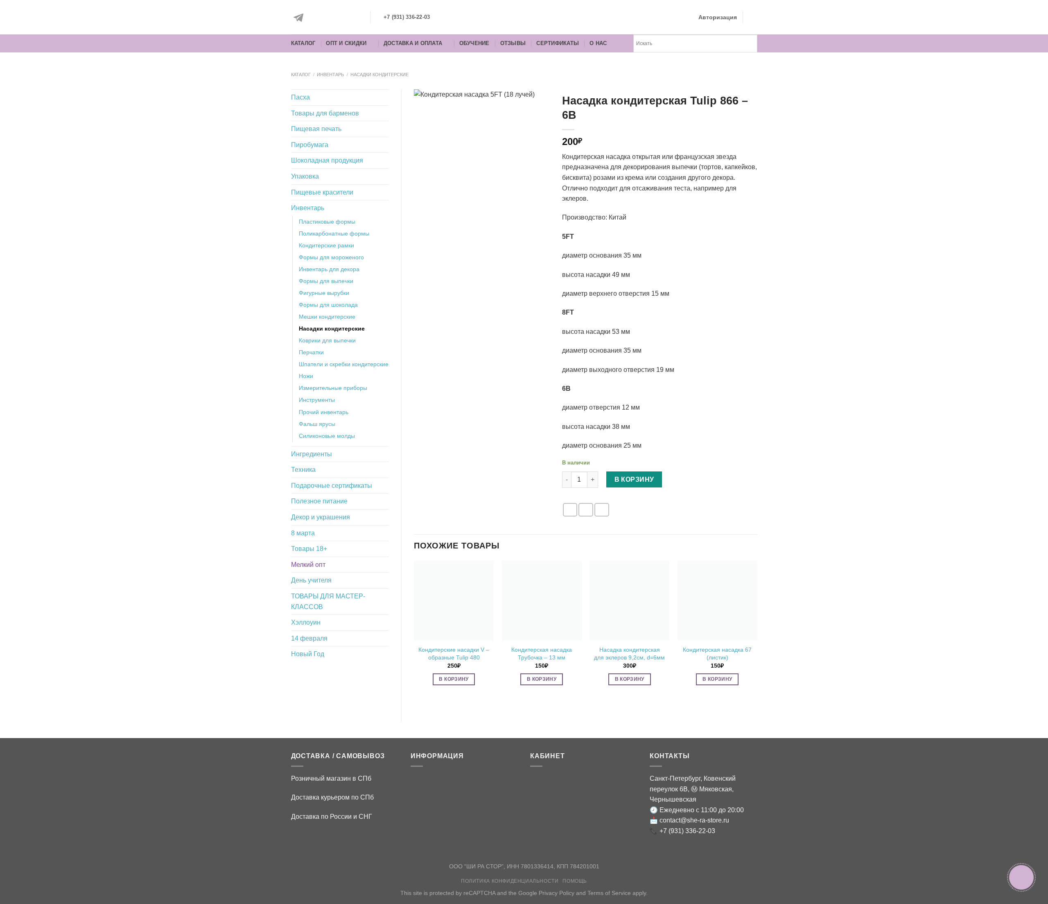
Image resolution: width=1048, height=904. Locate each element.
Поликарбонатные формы (334, 233)
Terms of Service (609, 893)
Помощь (574, 881)
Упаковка (305, 176)
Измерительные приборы (333, 388)
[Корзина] (753, 17)
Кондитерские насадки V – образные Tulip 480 (453, 653)
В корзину (634, 479)
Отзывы (513, 43)
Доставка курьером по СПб (332, 797)
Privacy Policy (556, 893)
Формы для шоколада (328, 304)
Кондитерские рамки (326, 245)
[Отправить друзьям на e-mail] (570, 510)
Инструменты (317, 399)
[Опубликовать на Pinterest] (585, 510)
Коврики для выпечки (327, 340)
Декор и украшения (320, 517)
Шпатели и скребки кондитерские (343, 364)
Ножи (306, 376)
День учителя (311, 580)
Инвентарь (330, 74)
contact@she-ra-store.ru (694, 820)
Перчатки (311, 352)
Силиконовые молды (327, 436)
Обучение (474, 43)
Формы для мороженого (331, 257)
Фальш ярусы (317, 424)
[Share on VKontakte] (601, 510)
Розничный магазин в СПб (331, 778)
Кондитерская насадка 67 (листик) (717, 653)
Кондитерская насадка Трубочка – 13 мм (541, 653)
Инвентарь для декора (329, 269)
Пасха (300, 97)
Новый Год (307, 653)
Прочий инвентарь (323, 412)
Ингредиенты (311, 454)
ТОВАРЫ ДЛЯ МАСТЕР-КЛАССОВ (328, 601)
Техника (303, 469)
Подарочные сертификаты (331, 485)
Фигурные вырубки (324, 293)
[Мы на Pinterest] (336, 17)
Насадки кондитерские (379, 74)
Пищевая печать (316, 128)
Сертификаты (557, 43)
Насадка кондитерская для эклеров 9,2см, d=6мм (629, 653)
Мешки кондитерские (327, 316)
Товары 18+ (309, 548)
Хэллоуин (306, 622)
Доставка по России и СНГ (331, 816)
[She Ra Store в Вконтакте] (318, 17)
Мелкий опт (308, 564)
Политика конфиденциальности (510, 881)
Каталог (303, 43)
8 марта (303, 533)
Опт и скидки (346, 43)
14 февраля (309, 638)
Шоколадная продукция (327, 160)
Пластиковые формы (327, 221)
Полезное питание (319, 501)
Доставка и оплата (413, 43)
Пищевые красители (322, 192)
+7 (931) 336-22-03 (687, 830)
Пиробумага (309, 144)
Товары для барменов (325, 113)
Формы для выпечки (326, 281)
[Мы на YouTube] (354, 17)
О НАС (598, 43)
